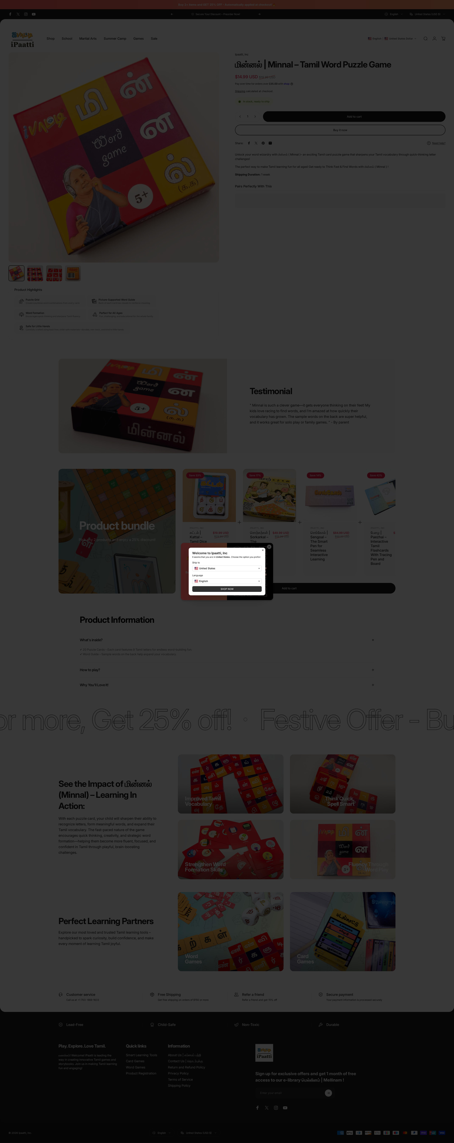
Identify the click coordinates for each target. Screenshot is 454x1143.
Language (197, 575)
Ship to (196, 562)
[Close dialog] (263, 550)
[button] (227, 568)
